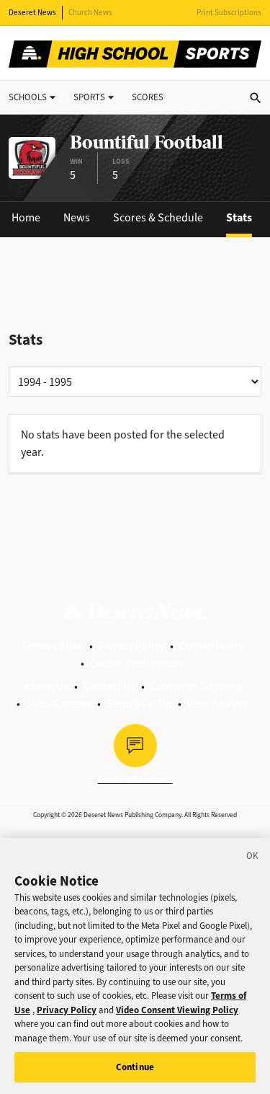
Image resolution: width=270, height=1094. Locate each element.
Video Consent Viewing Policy (177, 1010)
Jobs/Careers (58, 703)
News (76, 217)
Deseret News (32, 12)
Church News (90, 12)
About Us (46, 686)
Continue (135, 1067)
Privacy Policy (131, 645)
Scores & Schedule (158, 217)
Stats (239, 217)
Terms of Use (52, 645)
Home (26, 217)
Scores (147, 97)
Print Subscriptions (229, 12)
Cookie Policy (211, 645)
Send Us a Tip (139, 703)
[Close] (253, 858)
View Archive (217, 703)
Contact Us (109, 686)
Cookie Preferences (137, 663)
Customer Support (195, 686)
